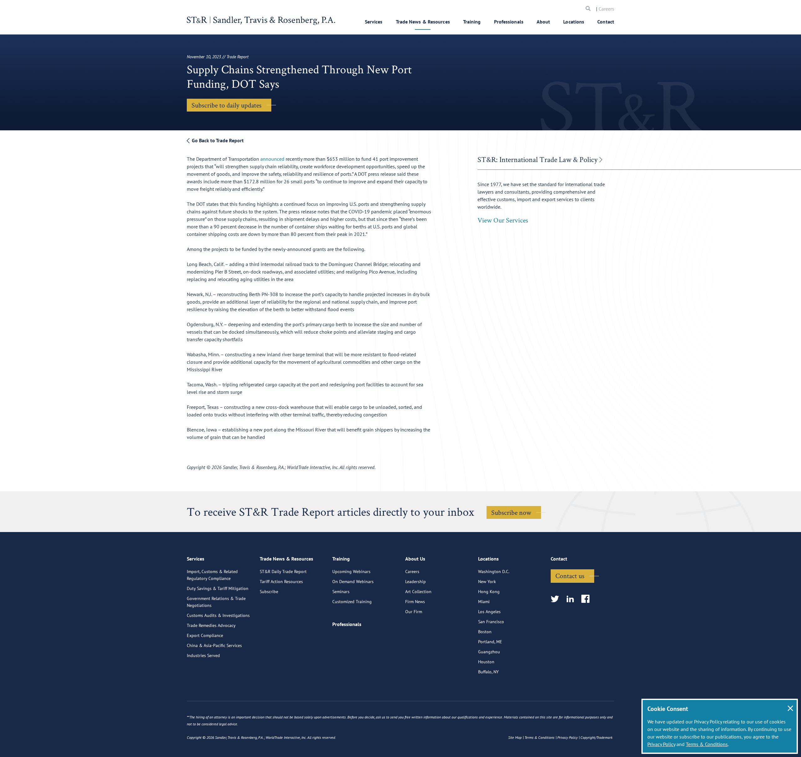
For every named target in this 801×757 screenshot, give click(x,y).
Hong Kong (489, 591)
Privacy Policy (661, 744)
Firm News (415, 601)
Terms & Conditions (707, 744)
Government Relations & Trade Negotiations (216, 602)
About (543, 21)
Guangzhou (489, 652)
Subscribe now (511, 512)
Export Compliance (205, 635)
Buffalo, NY (488, 672)
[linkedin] (572, 599)
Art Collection (418, 591)
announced (272, 159)
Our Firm (413, 611)
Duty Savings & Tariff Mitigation (217, 588)
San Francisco (491, 621)
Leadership (415, 581)
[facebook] (587, 599)
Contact (605, 21)
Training (472, 21)
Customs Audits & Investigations (218, 615)
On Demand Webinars (353, 581)
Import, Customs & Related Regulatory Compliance (212, 575)
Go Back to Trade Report (217, 140)
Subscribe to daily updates (226, 105)
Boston (485, 631)
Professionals (508, 21)
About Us (415, 559)
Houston (486, 662)
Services (374, 21)
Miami (484, 601)
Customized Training (352, 601)
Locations (573, 21)
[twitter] (557, 599)
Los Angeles (489, 611)
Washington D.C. (493, 571)
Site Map (515, 737)
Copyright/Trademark (596, 737)
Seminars (340, 591)
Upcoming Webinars (351, 571)
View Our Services (502, 220)
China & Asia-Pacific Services (214, 645)
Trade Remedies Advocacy (211, 625)
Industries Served (203, 655)
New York (487, 581)
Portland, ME (490, 642)
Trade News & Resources (423, 21)
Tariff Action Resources (281, 581)
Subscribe (269, 591)
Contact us (569, 575)
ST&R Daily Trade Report (283, 571)
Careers (606, 9)
